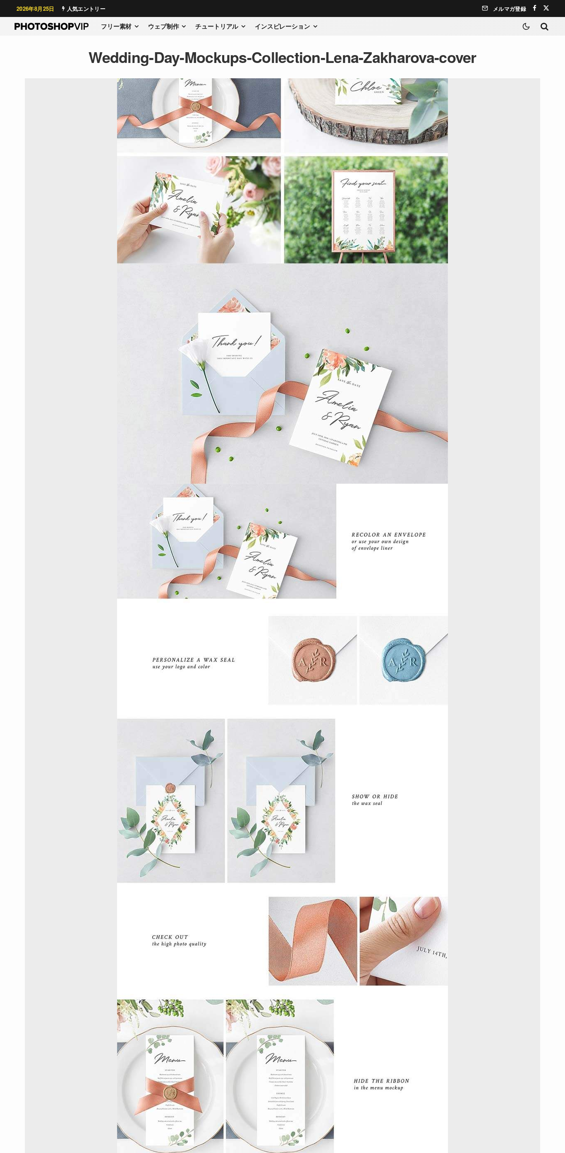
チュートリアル (216, 26)
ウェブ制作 (163, 26)
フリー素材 (116, 26)
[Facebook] (534, 8)
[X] (546, 8)
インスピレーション (282, 26)
